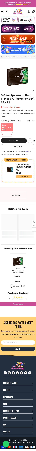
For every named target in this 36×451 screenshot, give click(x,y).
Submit (18, 349)
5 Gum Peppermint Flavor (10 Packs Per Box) (23, 167)
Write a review (18, 304)
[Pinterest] (13, 372)
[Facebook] (5, 372)
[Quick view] (24, 267)
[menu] (2, 11)
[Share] (33, 141)
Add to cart (14, 141)
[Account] (29, 11)
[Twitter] (29, 372)
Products (8, 57)
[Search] (7, 11)
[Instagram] (9, 372)
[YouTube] (25, 372)
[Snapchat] (21, 372)
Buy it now (18, 147)
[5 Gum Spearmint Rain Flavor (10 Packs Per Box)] (18, 261)
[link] (30, 140)
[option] (18, 3)
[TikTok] (17, 372)
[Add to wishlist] (24, 286)
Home (2, 57)
